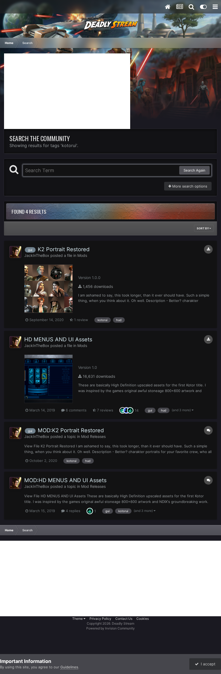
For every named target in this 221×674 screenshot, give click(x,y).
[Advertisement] (67, 91)
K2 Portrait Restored (63, 249)
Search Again (194, 170)
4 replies (72, 511)
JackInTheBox (36, 255)
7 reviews (104, 410)
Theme (78, 619)
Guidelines (69, 667)
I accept (207, 664)
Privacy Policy (100, 619)
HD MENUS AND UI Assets (58, 339)
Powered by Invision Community (110, 628)
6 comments (76, 410)
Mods (82, 255)
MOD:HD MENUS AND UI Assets (65, 480)
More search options (189, 186)
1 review (80, 320)
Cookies (142, 619)
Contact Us (123, 619)
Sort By (203, 228)
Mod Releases (93, 436)
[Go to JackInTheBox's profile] (15, 252)
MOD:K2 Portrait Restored (71, 430)
